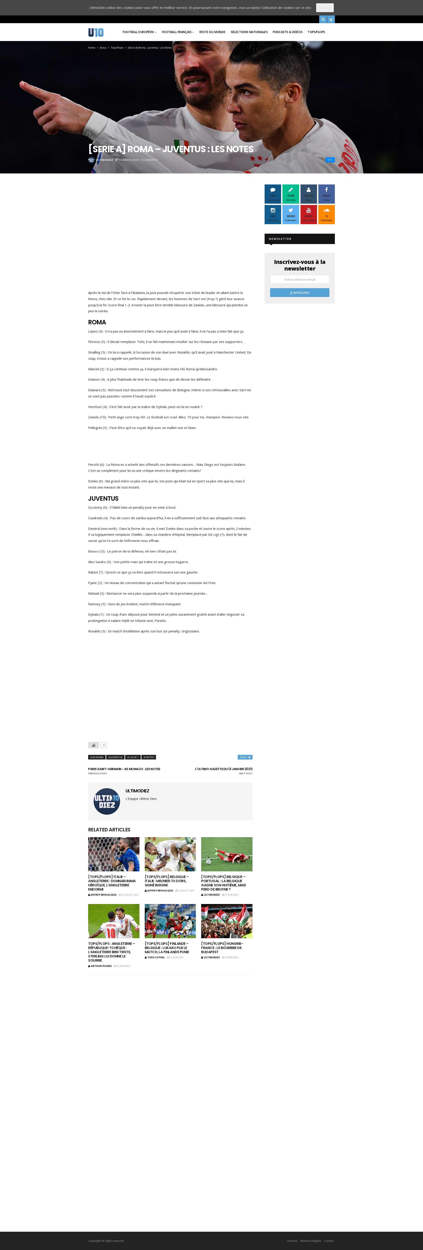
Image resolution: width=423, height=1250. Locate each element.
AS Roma (98, 757)
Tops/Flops (316, 32)
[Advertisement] (170, 238)
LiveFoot (292, 1241)
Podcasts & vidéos (287, 32)
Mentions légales (310, 1241)
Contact (329, 1241)
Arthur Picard (101, 966)
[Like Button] (93, 745)
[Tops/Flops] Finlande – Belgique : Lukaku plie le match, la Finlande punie (167, 948)
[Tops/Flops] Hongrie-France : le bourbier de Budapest (222, 948)
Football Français (176, 32)
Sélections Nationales (249, 32)
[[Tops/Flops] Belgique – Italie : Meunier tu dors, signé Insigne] (170, 854)
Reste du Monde (212, 32)
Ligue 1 (134, 757)
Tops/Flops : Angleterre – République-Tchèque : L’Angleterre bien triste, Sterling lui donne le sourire (111, 952)
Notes (150, 757)
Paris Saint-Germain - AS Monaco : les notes (124, 771)
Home (91, 47)
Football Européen (138, 32)
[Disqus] (170, 1036)
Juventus (116, 757)
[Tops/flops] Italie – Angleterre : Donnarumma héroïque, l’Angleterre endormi (112, 883)
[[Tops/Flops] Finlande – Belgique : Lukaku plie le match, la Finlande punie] (170, 921)
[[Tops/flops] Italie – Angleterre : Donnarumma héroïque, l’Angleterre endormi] (113, 854)
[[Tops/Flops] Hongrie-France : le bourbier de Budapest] (226, 921)
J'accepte (325, 7)
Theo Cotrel (156, 957)
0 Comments (149, 160)
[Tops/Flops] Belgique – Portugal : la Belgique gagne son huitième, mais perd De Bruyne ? (223, 883)
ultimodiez (104, 160)
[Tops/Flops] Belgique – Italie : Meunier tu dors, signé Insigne (167, 881)
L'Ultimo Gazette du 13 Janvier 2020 (223, 771)
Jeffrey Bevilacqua (104, 894)
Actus (103, 47)
